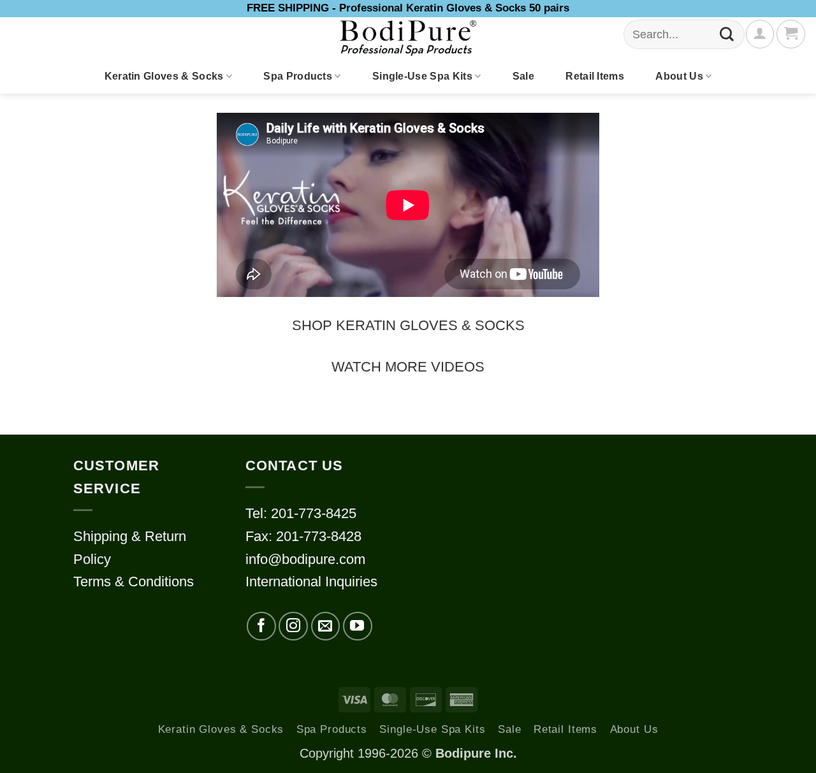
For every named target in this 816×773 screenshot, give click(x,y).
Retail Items (594, 76)
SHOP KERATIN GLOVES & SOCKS (408, 325)
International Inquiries (311, 581)
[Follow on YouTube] (357, 626)
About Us (679, 76)
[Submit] (727, 34)
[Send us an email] (325, 626)
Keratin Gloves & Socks (164, 76)
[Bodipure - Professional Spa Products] (408, 38)
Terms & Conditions (133, 581)
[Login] (760, 34)
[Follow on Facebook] (261, 626)
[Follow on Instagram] (293, 626)
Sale (523, 76)
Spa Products (297, 76)
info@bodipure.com (305, 559)
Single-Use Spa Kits (422, 76)
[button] (790, 34)
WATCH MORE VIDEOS (408, 367)
